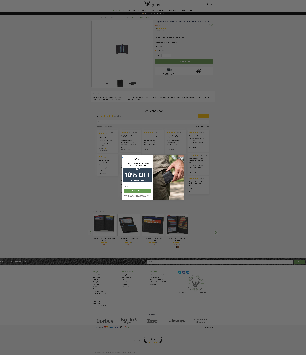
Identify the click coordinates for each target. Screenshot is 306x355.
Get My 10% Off (137, 191)
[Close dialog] (124, 157)
